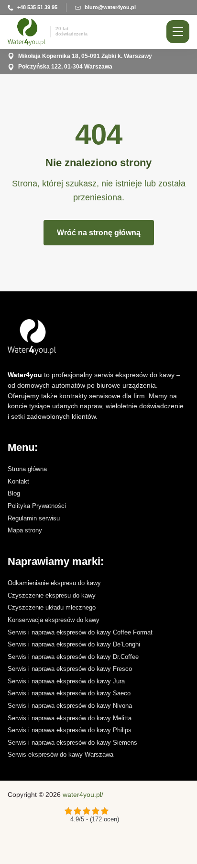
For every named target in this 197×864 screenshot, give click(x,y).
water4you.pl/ (83, 794)
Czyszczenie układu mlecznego (52, 607)
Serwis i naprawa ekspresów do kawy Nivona (70, 705)
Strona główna (27, 468)
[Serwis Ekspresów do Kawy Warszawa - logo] (97, 337)
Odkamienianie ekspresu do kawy (54, 583)
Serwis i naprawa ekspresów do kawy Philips (69, 730)
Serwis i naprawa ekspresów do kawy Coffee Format (80, 632)
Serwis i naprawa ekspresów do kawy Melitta (69, 718)
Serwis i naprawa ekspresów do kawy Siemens (72, 742)
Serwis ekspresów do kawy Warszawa (60, 754)
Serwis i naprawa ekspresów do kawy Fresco (70, 668)
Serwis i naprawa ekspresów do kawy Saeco (69, 693)
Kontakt (18, 481)
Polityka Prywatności (37, 505)
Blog (14, 493)
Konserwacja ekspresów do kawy (53, 619)
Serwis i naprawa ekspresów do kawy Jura (66, 681)
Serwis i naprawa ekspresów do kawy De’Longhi (74, 644)
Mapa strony (25, 530)
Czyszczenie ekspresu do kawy (52, 595)
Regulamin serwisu (34, 518)
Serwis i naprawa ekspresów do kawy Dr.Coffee (73, 656)
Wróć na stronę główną (99, 233)
